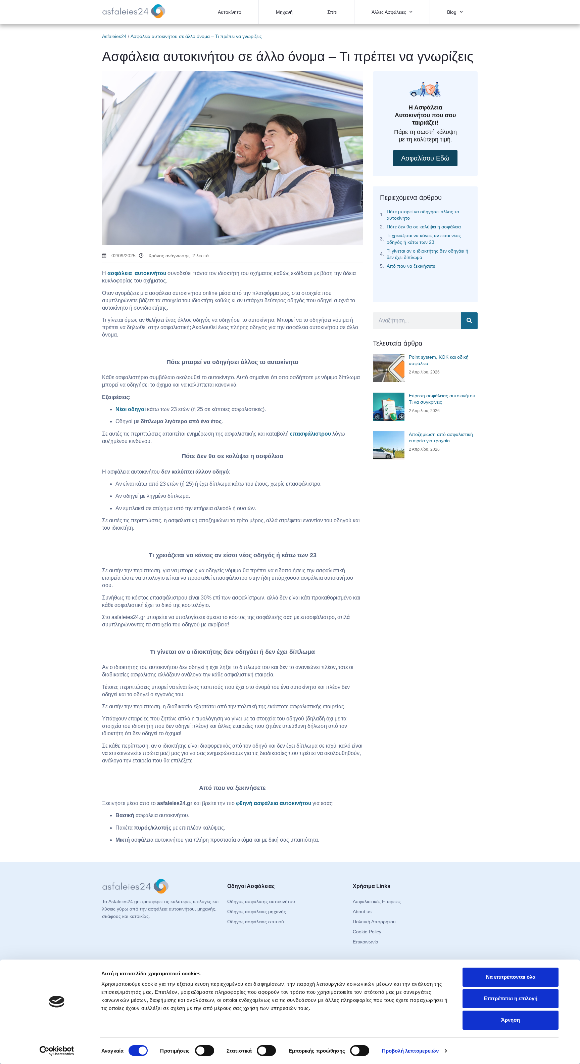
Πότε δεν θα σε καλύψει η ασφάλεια (424, 226)
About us (362, 911)
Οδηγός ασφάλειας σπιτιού (255, 921)
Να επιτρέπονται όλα (510, 977)
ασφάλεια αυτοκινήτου (136, 273)
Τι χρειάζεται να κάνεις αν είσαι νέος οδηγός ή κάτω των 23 (424, 239)
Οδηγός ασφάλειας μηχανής (256, 911)
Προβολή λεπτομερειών (410, 1051)
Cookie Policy (367, 931)
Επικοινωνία (365, 941)
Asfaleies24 (114, 36)
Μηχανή (284, 12)
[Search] (469, 320)
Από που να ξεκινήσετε (411, 266)
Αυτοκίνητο (229, 12)
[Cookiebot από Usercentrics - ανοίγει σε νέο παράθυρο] (57, 1051)
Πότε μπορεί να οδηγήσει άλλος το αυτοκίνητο (423, 215)
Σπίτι (332, 12)
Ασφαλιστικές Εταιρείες (377, 901)
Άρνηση (510, 1020)
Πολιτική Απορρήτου (374, 921)
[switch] (204, 1050)
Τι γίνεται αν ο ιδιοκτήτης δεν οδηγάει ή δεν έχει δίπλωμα (427, 254)
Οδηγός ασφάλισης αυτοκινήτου (261, 901)
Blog (451, 12)
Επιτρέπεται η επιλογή (510, 998)
